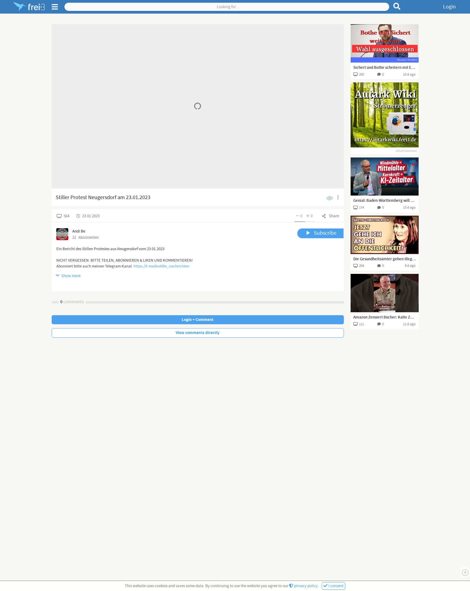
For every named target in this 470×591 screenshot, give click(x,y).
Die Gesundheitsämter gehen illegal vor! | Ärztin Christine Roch (384, 259)
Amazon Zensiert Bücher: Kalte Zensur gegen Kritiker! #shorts (384, 317)
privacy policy (306, 586)
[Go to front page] (29, 7)
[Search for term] (397, 6)
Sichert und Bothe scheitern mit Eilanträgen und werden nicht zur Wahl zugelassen (384, 67)
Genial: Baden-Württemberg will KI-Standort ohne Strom (384, 200)
